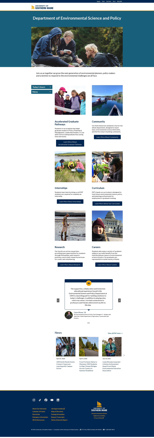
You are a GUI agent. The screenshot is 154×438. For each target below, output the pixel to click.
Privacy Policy (98, 418)
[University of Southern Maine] (99, 405)
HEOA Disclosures (38, 420)
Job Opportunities (57, 409)
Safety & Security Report (59, 420)
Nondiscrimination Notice (99, 413)
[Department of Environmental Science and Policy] (45, 7)
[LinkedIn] (58, 400)
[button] (124, 355)
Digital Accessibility (99, 415)
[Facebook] (46, 400)
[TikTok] (40, 400)
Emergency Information (40, 417)
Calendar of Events (38, 411)
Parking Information (57, 414)
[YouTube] (52, 400)
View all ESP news (114, 333)
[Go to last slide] (58, 300)
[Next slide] (119, 300)
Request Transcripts (57, 417)
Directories (36, 414)
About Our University (39, 409)
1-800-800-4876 (110, 429)
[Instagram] (34, 400)
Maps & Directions (57, 411)
